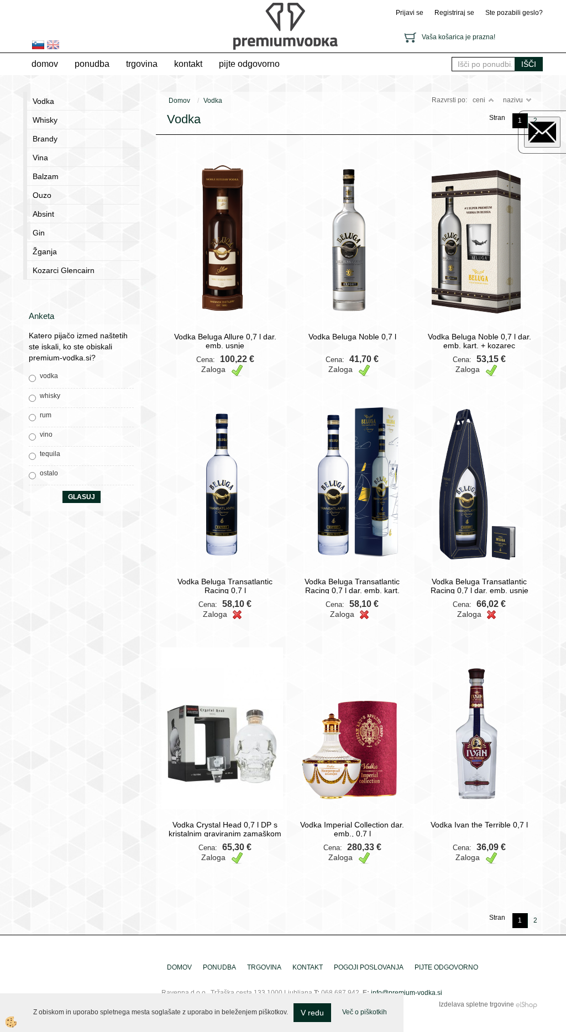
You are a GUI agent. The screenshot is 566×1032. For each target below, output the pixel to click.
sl (38, 44)
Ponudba (92, 64)
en (53, 44)
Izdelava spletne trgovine (476, 1004)
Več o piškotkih (364, 1012)
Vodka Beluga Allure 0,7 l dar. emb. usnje (225, 341)
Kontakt (188, 64)
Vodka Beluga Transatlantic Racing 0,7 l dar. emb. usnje (479, 586)
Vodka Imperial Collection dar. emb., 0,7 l (352, 829)
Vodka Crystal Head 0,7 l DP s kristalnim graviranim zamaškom (225, 829)
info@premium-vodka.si (406, 993)
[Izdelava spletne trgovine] (526, 1004)
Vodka (212, 100)
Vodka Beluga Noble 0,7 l (352, 336)
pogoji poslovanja (368, 967)
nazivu (513, 100)
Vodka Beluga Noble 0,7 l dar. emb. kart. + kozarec (479, 341)
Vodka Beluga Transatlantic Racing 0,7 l (224, 586)
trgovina (142, 64)
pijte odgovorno (249, 64)
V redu (312, 1012)
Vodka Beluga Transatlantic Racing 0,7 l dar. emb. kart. (352, 586)
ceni (479, 100)
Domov (45, 64)
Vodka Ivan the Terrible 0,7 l (479, 824)
